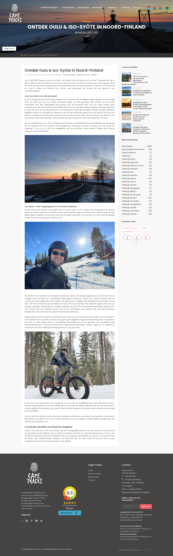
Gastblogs (126, 156)
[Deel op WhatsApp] (137, 242)
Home (25, 55)
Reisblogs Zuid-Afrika (130, 211)
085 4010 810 (130, 476)
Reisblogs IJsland (129, 182)
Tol (137, 232)
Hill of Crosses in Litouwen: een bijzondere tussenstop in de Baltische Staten (135, 80)
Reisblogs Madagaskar (131, 188)
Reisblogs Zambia (129, 207)
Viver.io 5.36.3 (144, 550)
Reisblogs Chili (127, 172)
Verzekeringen (27, 549)
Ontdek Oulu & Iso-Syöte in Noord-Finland (43, 55)
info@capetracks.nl (133, 479)
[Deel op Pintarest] (146, 238)
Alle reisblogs (127, 146)
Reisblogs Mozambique (131, 194)
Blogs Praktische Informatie (133, 149)
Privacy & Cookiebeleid (42, 549)
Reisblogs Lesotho (129, 185)
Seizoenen (112, 7)
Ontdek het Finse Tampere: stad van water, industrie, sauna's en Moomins (141, 130)
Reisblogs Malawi (129, 191)
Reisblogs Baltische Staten (132, 165)
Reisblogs (126, 7)
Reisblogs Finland (129, 178)
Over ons (136, 7)
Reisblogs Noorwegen (130, 201)
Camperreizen (83, 7)
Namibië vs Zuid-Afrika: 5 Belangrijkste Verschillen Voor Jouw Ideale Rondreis (142, 105)
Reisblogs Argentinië (130, 162)
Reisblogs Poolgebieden (131, 204)
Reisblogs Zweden (129, 214)
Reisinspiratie (93, 477)
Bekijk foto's (9, 48)
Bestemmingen (94, 473)
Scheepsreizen (68, 7)
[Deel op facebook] (127, 238)
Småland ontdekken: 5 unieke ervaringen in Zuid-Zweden (142, 93)
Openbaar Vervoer (130, 228)
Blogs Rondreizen (129, 152)
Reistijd (144, 228)
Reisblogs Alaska (128, 159)
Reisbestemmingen (49, 7)
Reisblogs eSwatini (129, 175)
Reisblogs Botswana (130, 169)
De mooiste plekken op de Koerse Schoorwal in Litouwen (141, 118)
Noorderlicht (128, 232)
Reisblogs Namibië (129, 198)
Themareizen (97, 7)
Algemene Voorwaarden (61, 549)
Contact (91, 480)
